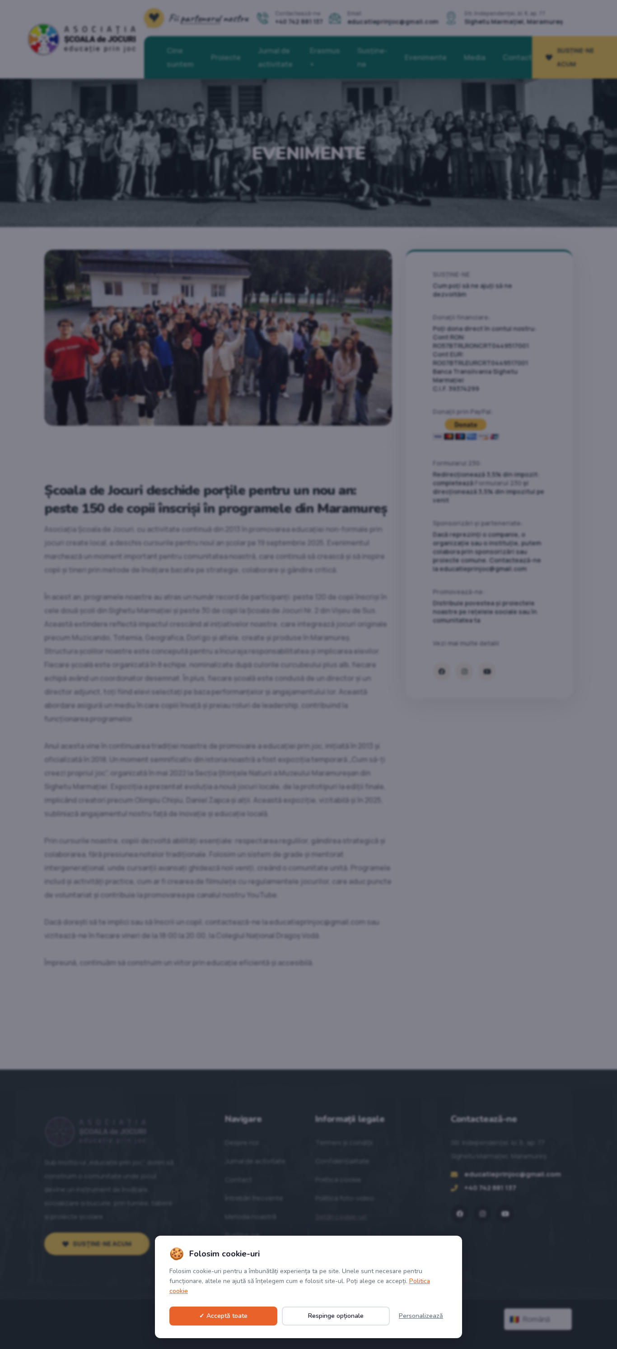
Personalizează (421, 1316)
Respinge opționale (336, 1316)
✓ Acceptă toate (223, 1316)
